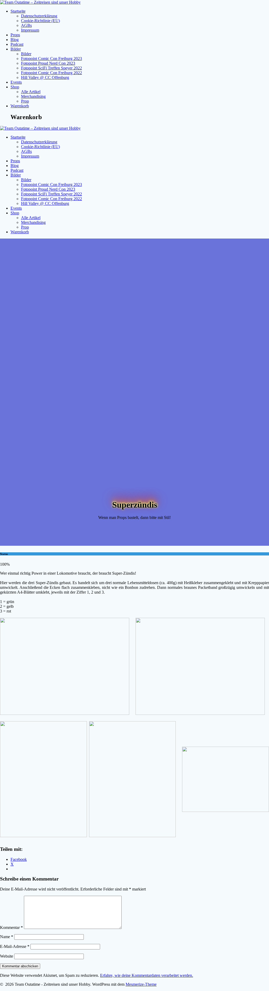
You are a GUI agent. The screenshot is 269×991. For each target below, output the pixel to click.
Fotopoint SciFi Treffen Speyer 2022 (51, 68)
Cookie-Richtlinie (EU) (40, 20)
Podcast (17, 44)
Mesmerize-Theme (141, 984)
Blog (15, 39)
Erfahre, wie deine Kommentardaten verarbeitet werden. (146, 975)
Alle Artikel (30, 91)
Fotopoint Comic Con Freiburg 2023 (51, 58)
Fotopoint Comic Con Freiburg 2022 (51, 72)
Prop (25, 101)
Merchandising (33, 96)
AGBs (26, 25)
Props (15, 35)
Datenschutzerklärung (39, 16)
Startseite (18, 11)
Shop (15, 87)
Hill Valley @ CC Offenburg (45, 77)
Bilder (16, 49)
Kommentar (11, 927)
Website (6, 956)
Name (6, 936)
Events (16, 82)
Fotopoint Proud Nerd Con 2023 (48, 63)
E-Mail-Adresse (14, 946)
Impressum (30, 30)
